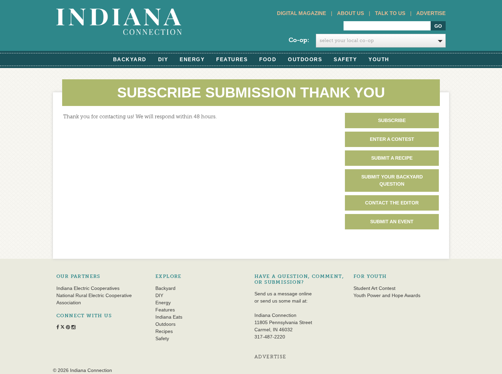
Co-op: (299, 40)
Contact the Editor (392, 202)
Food (267, 59)
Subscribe (392, 120)
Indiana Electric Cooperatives (88, 288)
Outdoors (305, 59)
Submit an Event (392, 221)
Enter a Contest (392, 139)
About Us (350, 13)
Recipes (164, 331)
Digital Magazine (301, 13)
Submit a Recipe (392, 158)
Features (232, 59)
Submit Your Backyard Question (392, 180)
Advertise (431, 13)
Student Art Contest (374, 288)
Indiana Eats (168, 317)
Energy (192, 59)
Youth (378, 59)
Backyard (130, 59)
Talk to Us (390, 13)
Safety (345, 59)
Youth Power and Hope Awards (386, 295)
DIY (163, 59)
